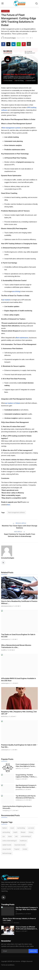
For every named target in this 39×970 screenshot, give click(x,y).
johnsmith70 (19, 789)
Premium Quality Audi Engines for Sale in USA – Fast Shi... (19, 746)
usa (3, 836)
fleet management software (16, 512)
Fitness (31, 832)
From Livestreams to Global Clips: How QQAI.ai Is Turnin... (26, 765)
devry (17, 931)
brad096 (3, 650)
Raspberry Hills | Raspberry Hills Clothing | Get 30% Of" (19, 713)
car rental (31, 828)
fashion (4, 828)
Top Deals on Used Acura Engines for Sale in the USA (18, 635)
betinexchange (6, 853)
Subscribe (33, 951)
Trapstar (16, 849)
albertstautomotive (6, 606)
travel (12, 828)
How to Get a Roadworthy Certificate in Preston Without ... (19, 602)
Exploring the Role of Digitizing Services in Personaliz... (17, 807)
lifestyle (23, 832)
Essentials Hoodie (20, 845)
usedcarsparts (4, 639)
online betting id (26, 836)
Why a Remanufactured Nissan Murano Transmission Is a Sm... (16, 646)
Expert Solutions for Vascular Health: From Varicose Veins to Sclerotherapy (19, 535)
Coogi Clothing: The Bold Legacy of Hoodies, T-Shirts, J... (26, 776)
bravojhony (6, 810)
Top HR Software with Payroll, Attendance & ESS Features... (26, 797)
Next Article (18, 531)
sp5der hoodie (6, 845)
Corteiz (25, 849)
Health (15, 832)
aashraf (18, 768)
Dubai (10, 836)
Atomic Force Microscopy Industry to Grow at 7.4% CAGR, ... (19, 919)
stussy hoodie (6, 849)
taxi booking (21, 828)
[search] (36, 3)
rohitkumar (19, 800)
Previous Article (20, 523)
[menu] (2, 3)
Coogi (17, 779)
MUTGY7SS (4, 716)
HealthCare (23, 841)
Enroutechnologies (7, 558)
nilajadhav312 (6, 922)
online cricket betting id (9, 841)
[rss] (3, 897)
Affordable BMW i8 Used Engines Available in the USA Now (18, 679)
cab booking (6, 832)
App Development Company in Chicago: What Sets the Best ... (26, 786)
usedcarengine (5, 683)
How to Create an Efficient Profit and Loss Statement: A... (27, 928)
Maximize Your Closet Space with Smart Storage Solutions (19, 527)
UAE (16, 836)
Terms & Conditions (7, 965)
